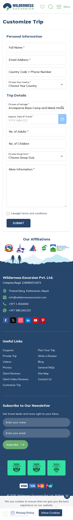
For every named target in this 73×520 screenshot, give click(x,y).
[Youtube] (35, 320)
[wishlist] (42, 7)
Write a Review (47, 356)
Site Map (43, 373)
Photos (7, 367)
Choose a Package (18, 104)
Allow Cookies (50, 512)
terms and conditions (34, 213)
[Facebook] (5, 320)
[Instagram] (20, 320)
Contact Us (45, 379)
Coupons (8, 350)
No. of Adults (18, 131)
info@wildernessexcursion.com (27, 297)
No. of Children (19, 143)
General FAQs (46, 367)
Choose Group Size (18, 154)
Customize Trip (12, 385)
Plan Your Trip (46, 350)
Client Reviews (11, 373)
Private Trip (10, 356)
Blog (41, 361)
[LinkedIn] (28, 320)
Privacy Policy (25, 512)
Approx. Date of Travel (20, 116)
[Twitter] (13, 320)
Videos (7, 361)
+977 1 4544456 (18, 304)
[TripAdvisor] (16, 467)
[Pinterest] (43, 320)
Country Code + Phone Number (30, 72)
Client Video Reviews (15, 379)
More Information (22, 169)
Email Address (20, 60)
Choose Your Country (19, 82)
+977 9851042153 (20, 310)
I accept (29, 213)
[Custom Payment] (36, 486)
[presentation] (36, 119)
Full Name (17, 47)
